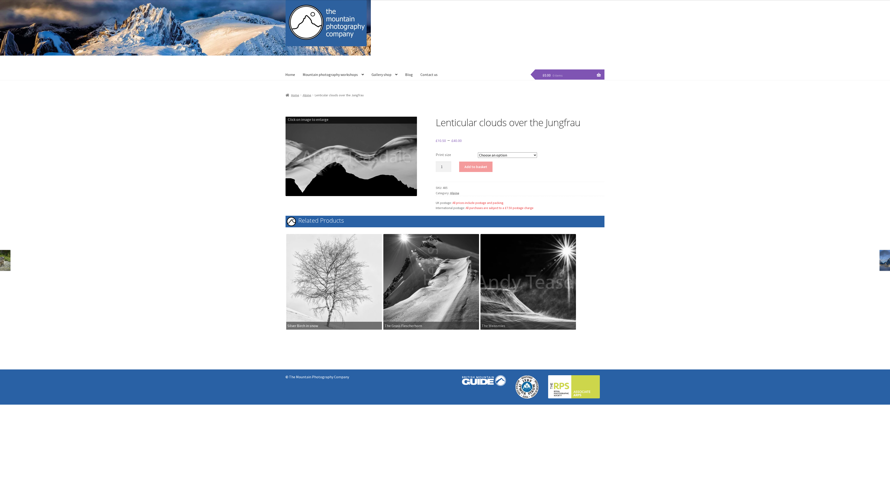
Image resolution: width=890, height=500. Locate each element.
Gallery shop (381, 74)
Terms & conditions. (590, 55)
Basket (544, 55)
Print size (443, 154)
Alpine (307, 95)
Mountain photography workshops (330, 74)
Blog (409, 74)
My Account (563, 55)
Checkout (526, 55)
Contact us (429, 74)
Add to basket (475, 166)
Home (290, 74)
